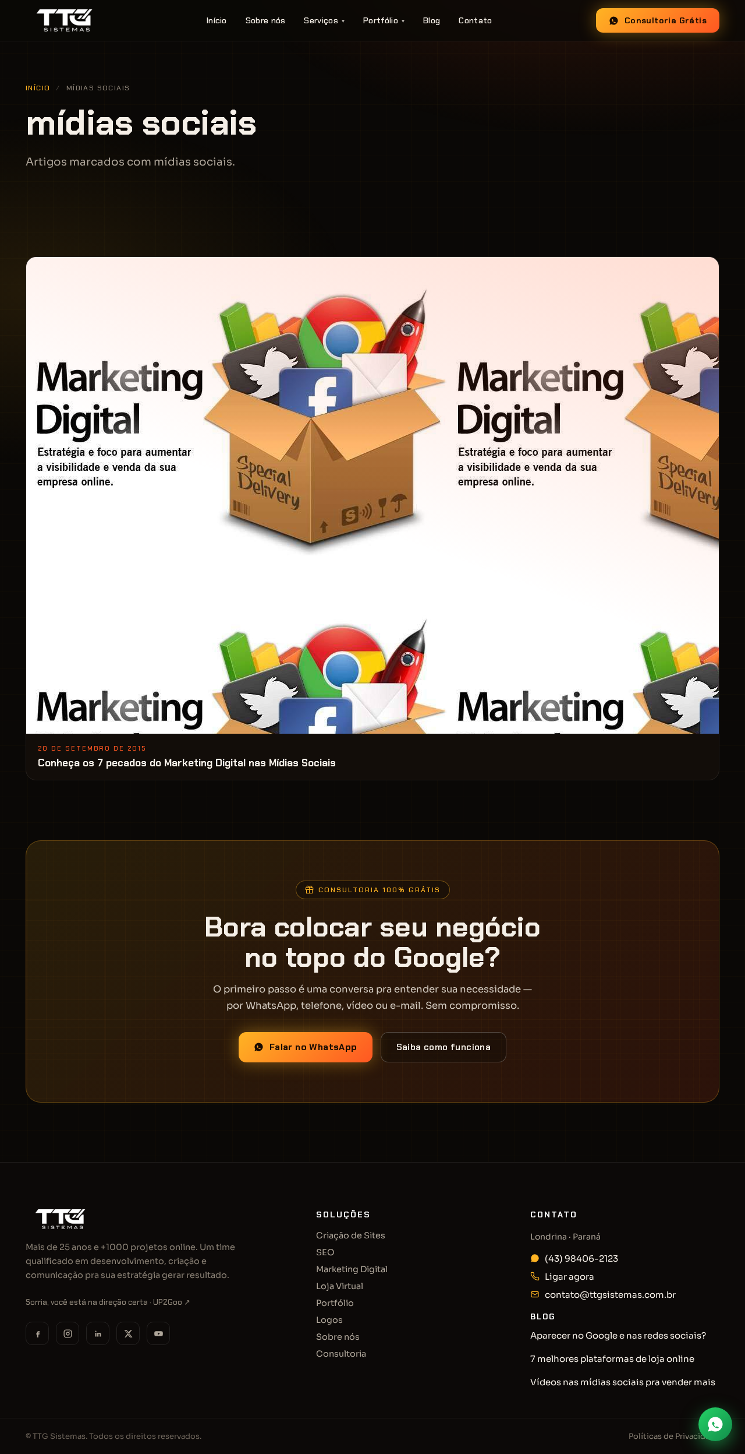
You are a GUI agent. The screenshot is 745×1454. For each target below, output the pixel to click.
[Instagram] (67, 1333)
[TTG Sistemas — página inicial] (64, 20)
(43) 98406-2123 (581, 1258)
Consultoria (341, 1354)
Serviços (324, 20)
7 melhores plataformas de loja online (612, 1358)
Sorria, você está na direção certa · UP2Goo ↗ (108, 1302)
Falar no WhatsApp (313, 1047)
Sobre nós (266, 20)
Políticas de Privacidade (674, 1436)
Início (217, 20)
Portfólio (384, 20)
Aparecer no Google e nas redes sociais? (618, 1335)
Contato (475, 20)
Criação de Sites (350, 1235)
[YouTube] (158, 1333)
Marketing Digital (352, 1269)
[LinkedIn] (97, 1333)
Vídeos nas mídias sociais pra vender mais (622, 1382)
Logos (329, 1320)
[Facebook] (37, 1333)
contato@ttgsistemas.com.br (610, 1294)
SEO (325, 1252)
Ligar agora (569, 1276)
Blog (431, 20)
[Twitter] (128, 1333)
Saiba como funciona (443, 1047)
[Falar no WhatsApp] (715, 1424)
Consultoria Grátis (666, 20)
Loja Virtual (339, 1286)
